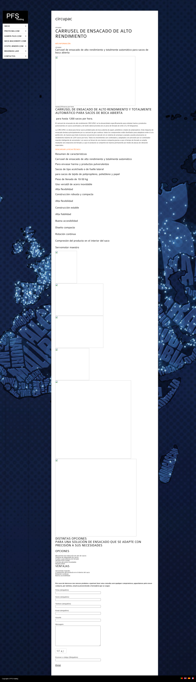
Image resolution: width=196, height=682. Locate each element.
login (20, 678)
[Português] (181, 678)
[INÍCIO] (7, 26)
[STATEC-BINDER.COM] (13, 46)
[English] (185, 678)
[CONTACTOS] (9, 56)
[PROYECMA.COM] (11, 31)
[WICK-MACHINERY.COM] (15, 41)
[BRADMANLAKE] (11, 51)
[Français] (193, 678)
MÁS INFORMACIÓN (63, 44)
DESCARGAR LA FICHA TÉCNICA (67, 149)
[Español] (189, 678)
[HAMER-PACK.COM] (12, 36)
